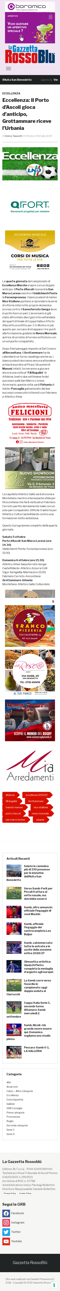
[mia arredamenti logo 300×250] (30, 765)
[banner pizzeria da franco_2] (30, 626)
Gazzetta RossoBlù (30, 1262)
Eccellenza (11, 93)
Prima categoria (15, 1112)
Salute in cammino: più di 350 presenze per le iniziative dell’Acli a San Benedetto (28, 873)
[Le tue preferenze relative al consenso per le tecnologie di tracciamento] (54, 1285)
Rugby (10, 1121)
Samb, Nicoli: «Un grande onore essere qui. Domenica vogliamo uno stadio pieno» (29, 1032)
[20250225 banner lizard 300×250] (30, 251)
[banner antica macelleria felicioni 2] (30, 422)
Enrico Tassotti (13, 136)
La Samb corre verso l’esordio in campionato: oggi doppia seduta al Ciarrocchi (28, 987)
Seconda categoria (17, 1125)
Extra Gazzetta (14, 1099)
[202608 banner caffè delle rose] (30, 670)
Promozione (13, 1116)
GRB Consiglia (14, 1108)
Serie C (10, 1129)
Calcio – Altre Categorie (19, 1091)
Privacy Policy (10, 1193)
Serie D (10, 1134)
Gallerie (10, 1103)
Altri (8, 1082)
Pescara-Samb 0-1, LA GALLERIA (36, 1049)
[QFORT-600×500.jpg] (30, 206)
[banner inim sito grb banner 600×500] (30, 22)
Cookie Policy (25, 1193)
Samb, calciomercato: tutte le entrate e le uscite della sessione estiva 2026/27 (38, 948)
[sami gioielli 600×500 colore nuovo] (30, 468)
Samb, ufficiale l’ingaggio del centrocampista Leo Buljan (37, 929)
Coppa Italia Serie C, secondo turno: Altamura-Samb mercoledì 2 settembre (28, 1009)
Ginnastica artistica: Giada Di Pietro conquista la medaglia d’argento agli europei (38, 967)
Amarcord (12, 1086)
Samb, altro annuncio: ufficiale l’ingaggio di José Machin (38, 911)
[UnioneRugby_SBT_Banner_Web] (30, 720)
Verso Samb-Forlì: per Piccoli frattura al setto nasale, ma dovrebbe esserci (38, 893)
